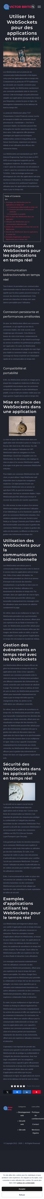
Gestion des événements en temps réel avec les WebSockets (22, 228)
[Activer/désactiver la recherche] (33, 7)
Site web (22, 1130)
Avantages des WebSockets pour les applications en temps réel (18, 203)
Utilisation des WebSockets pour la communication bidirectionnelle (17, 223)
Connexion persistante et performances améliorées (21, 211)
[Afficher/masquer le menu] (39, 7)
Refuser (22, 1195)
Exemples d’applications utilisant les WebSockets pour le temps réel (18, 238)
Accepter (22, 1189)
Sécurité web (22, 1122)
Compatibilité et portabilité (17, 214)
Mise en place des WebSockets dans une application (20, 218)
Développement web (22, 1113)
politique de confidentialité (25, 1183)
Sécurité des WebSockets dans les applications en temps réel (22, 233)
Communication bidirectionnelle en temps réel (23, 207)
